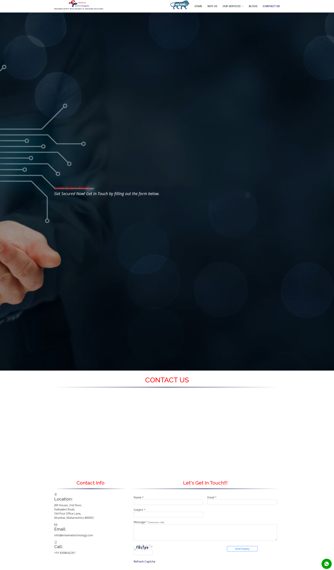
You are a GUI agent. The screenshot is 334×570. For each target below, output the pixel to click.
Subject (139, 510)
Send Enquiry (242, 548)
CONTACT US (271, 6)
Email (212, 497)
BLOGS (253, 6)
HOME (198, 6)
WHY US (212, 6)
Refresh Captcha (144, 561)
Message (141, 522)
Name (139, 497)
